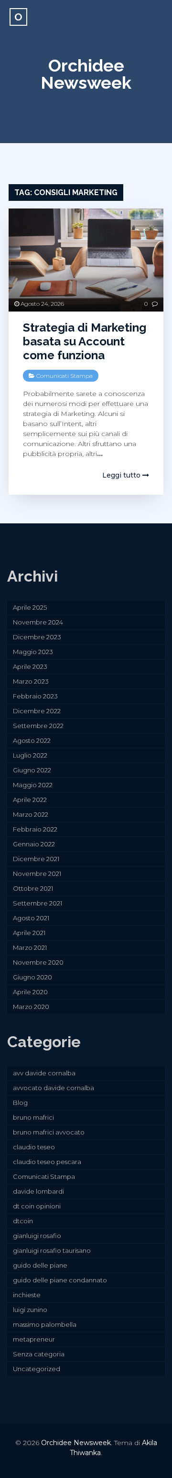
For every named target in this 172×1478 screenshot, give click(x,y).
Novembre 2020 (38, 962)
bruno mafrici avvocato (49, 1132)
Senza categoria (38, 1354)
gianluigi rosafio (37, 1235)
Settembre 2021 (37, 903)
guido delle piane (40, 1265)
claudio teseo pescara (47, 1162)
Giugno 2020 (32, 977)
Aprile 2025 (30, 607)
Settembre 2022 (38, 725)
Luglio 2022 (30, 755)
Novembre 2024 (38, 622)
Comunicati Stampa (64, 375)
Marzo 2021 (30, 947)
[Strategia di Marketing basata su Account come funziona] (86, 260)
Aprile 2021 (29, 933)
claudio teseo (34, 1147)
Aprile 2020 (30, 992)
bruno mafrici (33, 1117)
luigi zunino (30, 1309)
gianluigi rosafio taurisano (52, 1250)
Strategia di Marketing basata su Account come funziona (84, 341)
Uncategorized (36, 1369)
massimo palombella (44, 1324)
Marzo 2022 (30, 814)
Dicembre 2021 (36, 859)
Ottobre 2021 (33, 888)
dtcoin (23, 1221)
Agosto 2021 (31, 918)
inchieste (27, 1295)
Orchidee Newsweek (86, 74)
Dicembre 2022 (37, 711)
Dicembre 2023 (37, 637)
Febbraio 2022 (35, 829)
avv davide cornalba (44, 1073)
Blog (20, 1102)
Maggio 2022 (33, 785)
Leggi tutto (122, 475)
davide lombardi (38, 1191)
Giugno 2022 (32, 770)
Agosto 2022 (32, 740)
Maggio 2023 (33, 652)
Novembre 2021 (37, 873)
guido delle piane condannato (60, 1280)
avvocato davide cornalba (53, 1088)
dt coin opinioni (37, 1206)
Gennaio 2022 (34, 844)
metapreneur (34, 1339)
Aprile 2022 (30, 799)
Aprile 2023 (30, 666)
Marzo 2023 (31, 681)
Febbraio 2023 (35, 696)
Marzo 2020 (31, 1006)
